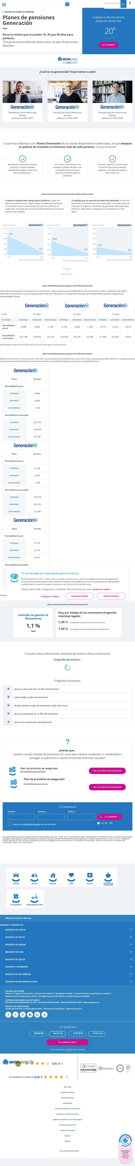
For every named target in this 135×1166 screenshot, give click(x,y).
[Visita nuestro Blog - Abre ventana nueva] (44, 1015)
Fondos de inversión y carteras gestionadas (23, 1008)
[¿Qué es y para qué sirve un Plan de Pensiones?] (8, 688)
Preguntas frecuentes (23, 993)
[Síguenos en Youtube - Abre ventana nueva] (30, 1015)
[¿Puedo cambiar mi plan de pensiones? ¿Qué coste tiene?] (8, 705)
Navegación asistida (64, 993)
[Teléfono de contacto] (123, 4)
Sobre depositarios (91, 1002)
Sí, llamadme (110, 817)
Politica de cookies (67, 1098)
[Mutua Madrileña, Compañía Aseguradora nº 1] (67, 4)
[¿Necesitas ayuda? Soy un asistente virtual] (125, 1156)
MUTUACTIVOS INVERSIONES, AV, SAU (21, 1002)
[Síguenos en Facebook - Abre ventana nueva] (8, 1015)
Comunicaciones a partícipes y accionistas (92, 993)
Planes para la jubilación (54, 1008)
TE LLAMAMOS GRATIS (67, 1042)
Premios (8, 993)
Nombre (11, 811)
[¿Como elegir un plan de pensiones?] (8, 696)
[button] (16, 877)
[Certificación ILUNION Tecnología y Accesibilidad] (89, 1068)
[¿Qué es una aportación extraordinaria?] (8, 721)
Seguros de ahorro (74, 1008)
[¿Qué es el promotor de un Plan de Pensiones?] (8, 713)
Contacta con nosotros (44, 993)
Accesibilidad (67, 1103)
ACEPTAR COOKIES (111, 596)
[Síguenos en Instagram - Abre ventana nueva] (23, 1015)
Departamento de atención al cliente (21, 996)
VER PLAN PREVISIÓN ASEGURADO (107, 771)
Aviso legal (67, 1087)
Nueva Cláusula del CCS (67, 1125)
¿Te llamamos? (108, 45)
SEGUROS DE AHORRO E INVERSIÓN (19, 12)
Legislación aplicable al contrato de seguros (67, 1119)
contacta (69, 1049)
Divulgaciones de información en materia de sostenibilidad (64, 996)
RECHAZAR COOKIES (79, 596)
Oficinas (67, 1136)
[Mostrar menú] (4, 4)
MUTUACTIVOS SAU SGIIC (48, 1002)
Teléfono (71, 811)
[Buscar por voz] (129, 3)
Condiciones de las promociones (67, 1114)
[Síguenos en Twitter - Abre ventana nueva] (15, 1015)
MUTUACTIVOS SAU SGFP (71, 1002)
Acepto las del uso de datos (34, 824)
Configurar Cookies (50, 596)
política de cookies (101, 589)
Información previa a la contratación (67, 1109)
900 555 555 (58, 1033)
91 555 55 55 (98, 1033)
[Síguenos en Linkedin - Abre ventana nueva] (37, 1015)
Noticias (67, 1141)
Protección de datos (67, 1092)
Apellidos (42, 811)
